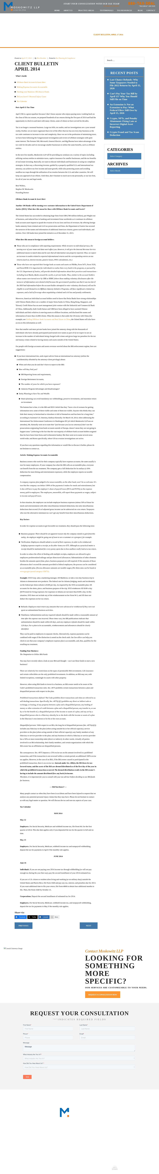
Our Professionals (58, 1097)
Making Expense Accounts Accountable (32, 87)
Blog (140, 10)
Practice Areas (86, 10)
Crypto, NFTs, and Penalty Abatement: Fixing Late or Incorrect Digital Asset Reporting (123, 122)
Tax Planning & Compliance (65, 58)
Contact (150, 10)
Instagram (140, 1120)
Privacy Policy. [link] (103, 1168)
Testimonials (106, 10)
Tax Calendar (22, 101)
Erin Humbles (42, 58)
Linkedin (125, 1120)
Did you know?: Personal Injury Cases (31, 97)
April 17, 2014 (27, 58)
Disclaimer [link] (84, 1168)
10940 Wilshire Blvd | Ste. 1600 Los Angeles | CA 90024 (81, 1147)
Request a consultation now (102, 995)
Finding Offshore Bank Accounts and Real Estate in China (48, 319)
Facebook (117, 1120)
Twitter (132, 1120)
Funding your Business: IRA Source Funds (33, 92)
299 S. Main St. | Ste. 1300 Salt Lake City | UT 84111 (133, 1147)
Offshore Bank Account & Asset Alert (31, 82)
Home (57, 10)
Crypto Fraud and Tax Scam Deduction (124, 133)
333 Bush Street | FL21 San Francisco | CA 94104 (29, 1147)
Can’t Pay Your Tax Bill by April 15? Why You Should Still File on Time (123, 96)
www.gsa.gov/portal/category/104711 (34, 571)
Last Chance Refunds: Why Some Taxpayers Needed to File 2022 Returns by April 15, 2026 (125, 84)
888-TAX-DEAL (141, 3)
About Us (67, 10)
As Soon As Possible (111, 6)
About (40, 1097)
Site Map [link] (93, 1168)
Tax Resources (124, 10)
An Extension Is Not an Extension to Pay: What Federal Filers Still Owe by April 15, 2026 (123, 108)
